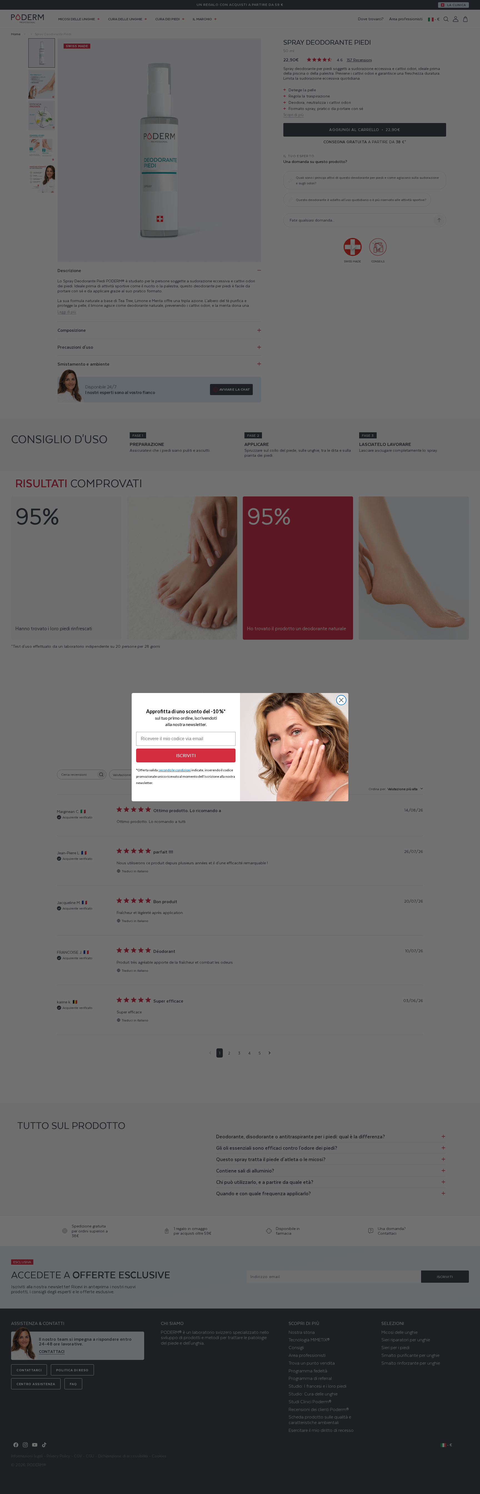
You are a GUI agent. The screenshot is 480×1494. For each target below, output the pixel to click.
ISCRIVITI (186, 755)
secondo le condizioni (174, 770)
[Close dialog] (341, 700)
